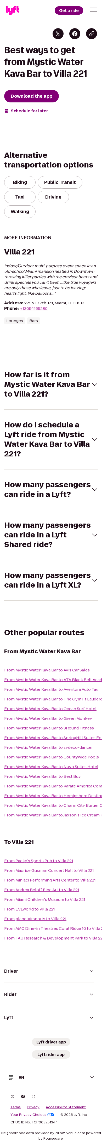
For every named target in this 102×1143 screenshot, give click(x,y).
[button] (93, 10)
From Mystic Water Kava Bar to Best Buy (42, 776)
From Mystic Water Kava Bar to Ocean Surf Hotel (50, 708)
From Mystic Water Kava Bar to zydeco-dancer (48, 747)
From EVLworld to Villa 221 (29, 909)
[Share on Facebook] (75, 33)
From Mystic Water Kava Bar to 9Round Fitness (49, 728)
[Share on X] (58, 33)
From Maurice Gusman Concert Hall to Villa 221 (49, 870)
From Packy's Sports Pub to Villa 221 (38, 860)
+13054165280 (34, 308)
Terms (15, 1107)
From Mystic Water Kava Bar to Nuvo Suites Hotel (51, 766)
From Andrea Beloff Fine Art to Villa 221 (41, 889)
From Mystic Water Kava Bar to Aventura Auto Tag (51, 689)
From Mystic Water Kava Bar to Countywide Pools (51, 757)
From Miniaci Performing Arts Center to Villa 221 (50, 880)
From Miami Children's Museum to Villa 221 (44, 899)
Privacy (33, 1107)
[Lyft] (12, 10)
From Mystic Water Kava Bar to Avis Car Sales (47, 670)
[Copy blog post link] (91, 33)
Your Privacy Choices (28, 1114)
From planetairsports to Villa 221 (35, 918)
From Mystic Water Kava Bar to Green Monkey (48, 718)
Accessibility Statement (66, 1107)
